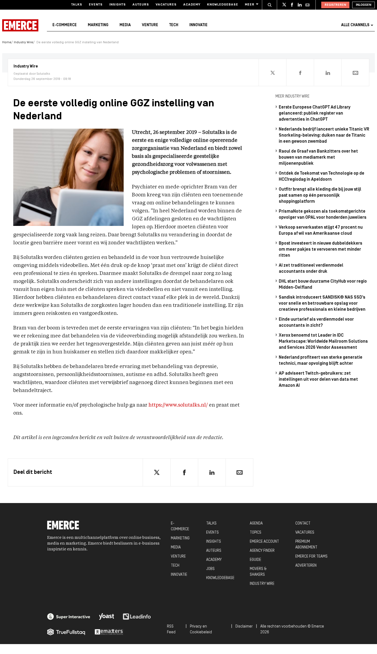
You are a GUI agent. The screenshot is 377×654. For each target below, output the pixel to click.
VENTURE (178, 557)
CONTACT (302, 523)
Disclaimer (244, 627)
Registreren (335, 5)
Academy (191, 4)
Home (6, 42)
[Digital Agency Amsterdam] (68, 616)
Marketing (98, 25)
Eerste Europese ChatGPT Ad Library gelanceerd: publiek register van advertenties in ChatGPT (315, 113)
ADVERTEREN (306, 566)
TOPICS (255, 533)
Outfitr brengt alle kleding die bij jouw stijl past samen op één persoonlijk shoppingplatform (320, 195)
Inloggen (363, 5)
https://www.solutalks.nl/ (178, 405)
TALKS (211, 523)
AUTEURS (213, 551)
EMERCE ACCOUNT (264, 542)
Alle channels (355, 25)
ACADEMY (214, 560)
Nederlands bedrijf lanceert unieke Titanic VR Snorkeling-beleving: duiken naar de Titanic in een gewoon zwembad (324, 135)
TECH (175, 566)
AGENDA (256, 523)
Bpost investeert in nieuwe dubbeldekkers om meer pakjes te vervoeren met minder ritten (320, 249)
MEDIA (176, 547)
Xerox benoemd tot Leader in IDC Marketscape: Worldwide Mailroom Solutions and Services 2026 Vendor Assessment (323, 341)
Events (96, 4)
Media (125, 25)
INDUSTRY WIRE (262, 584)
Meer (249, 4)
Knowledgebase (222, 4)
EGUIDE (255, 560)
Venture (150, 25)
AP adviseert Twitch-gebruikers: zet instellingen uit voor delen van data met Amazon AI (318, 379)
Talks (76, 4)
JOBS (210, 569)
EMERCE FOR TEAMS (311, 557)
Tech (173, 25)
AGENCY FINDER (262, 551)
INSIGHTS (213, 542)
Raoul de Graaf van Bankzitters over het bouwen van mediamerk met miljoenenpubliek (318, 157)
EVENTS (212, 533)
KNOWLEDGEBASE (220, 578)
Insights (117, 4)
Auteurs (140, 4)
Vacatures (166, 4)
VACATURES (304, 533)
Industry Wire (23, 42)
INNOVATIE (179, 575)
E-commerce (64, 25)
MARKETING (180, 538)
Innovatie (198, 25)
